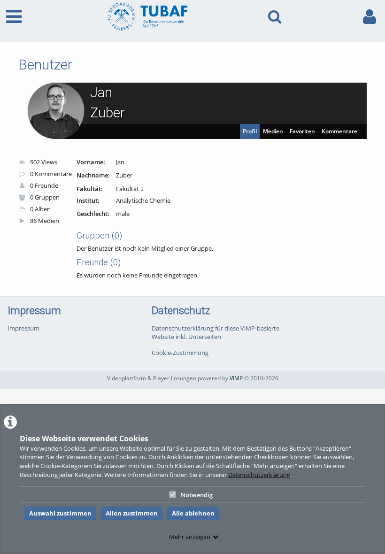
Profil (250, 131)
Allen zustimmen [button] (132, 513)
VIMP (236, 378)
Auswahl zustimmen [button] (60, 513)
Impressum (23, 328)
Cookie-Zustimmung (180, 352)
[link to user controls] (369, 16)
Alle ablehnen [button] (193, 513)
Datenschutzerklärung (259, 474)
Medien (273, 131)
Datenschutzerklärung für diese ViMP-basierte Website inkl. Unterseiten (215, 332)
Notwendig (197, 495)
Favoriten (302, 131)
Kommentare (339, 131)
